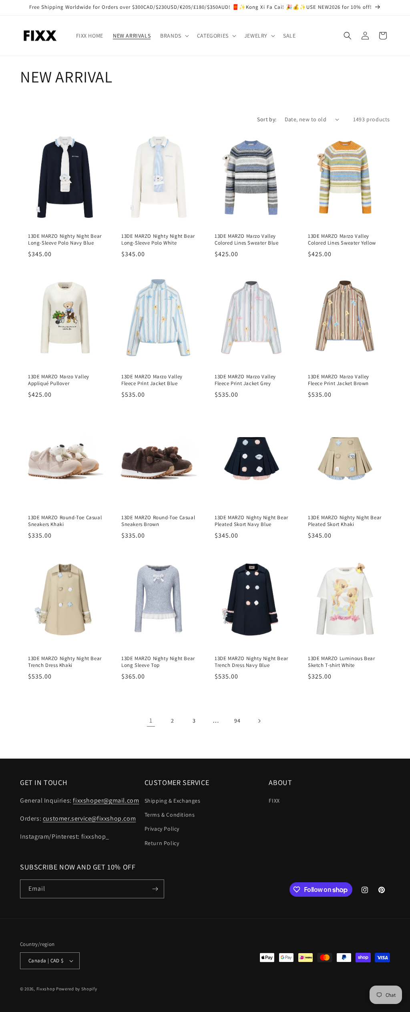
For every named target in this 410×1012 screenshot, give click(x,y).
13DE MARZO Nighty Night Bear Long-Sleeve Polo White (158, 239)
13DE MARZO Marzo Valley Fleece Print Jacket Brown (338, 380)
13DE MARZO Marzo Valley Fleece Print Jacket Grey (245, 380)
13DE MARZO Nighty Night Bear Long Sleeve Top (158, 662)
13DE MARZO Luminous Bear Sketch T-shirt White (341, 662)
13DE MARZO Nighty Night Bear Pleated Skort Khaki (345, 521)
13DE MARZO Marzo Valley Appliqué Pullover (58, 380)
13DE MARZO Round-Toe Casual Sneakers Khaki (65, 521)
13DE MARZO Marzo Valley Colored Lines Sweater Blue (247, 239)
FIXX (274, 800)
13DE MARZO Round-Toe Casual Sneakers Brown (158, 521)
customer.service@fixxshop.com (89, 818)
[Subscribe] (155, 888)
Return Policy (162, 843)
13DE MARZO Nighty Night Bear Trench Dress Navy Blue (251, 662)
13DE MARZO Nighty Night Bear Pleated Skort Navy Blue (251, 521)
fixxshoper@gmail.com (106, 800)
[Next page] (259, 721)
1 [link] (151, 720)
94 (237, 720)
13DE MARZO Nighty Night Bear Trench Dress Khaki (65, 662)
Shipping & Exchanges (173, 800)
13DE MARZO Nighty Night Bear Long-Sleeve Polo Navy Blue (65, 239)
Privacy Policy (162, 828)
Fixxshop (45, 989)
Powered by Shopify (76, 989)
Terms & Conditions (170, 814)
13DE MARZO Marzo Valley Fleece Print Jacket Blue (152, 380)
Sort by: (266, 119)
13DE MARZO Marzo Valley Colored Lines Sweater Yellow (342, 239)
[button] (173, 35)
